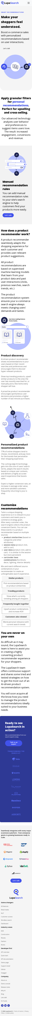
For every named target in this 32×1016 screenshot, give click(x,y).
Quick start (4, 956)
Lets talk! (4, 997)
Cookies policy (10, 1013)
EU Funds (4, 1001)
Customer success (7, 917)
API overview (5, 952)
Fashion (3, 941)
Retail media (5, 910)
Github (3, 969)
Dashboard (4, 924)
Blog (2, 994)
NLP (2, 913)
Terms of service (18, 1011)
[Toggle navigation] (28, 3)
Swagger (4, 973)
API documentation (7, 959)
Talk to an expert (13, 743)
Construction (5, 934)
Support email (5, 966)
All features (4, 906)
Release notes (5, 987)
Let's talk (6, 48)
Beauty (3, 938)
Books (3, 945)
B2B (2, 931)
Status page (5, 962)
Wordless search (6, 920)
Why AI (3, 991)
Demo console (5, 984)
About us (4, 980)
